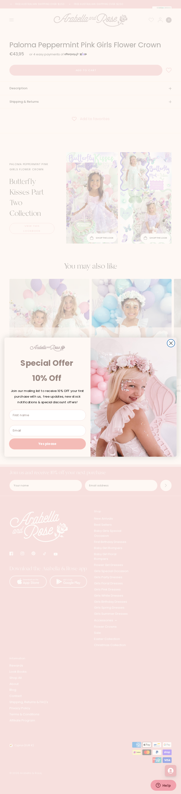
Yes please (47, 443)
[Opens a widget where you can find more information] (163, 786)
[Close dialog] (171, 343)
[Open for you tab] (170, 770)
